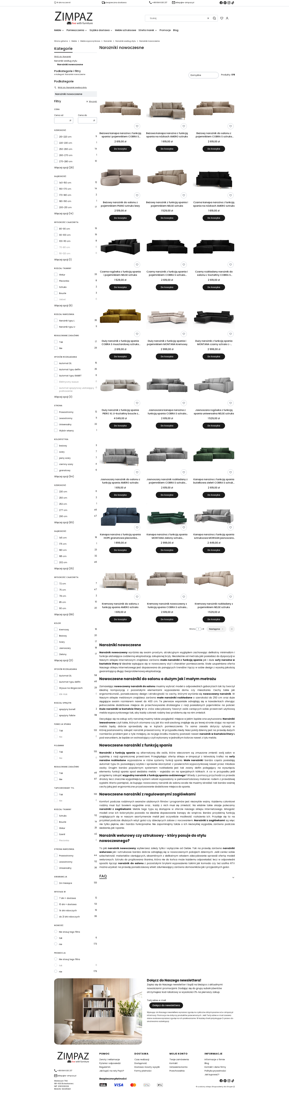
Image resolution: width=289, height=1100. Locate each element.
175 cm (63, 543)
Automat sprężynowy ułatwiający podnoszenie (76, 389)
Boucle (62, 293)
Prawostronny (66, 412)
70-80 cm (64, 247)
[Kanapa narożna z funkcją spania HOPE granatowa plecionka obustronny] (120, 517)
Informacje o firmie (215, 1059)
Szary (62, 641)
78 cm (62, 596)
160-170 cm (65, 188)
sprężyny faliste (67, 715)
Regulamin (104, 1067)
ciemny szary (66, 464)
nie (60, 944)
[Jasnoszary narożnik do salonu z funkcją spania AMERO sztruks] (120, 455)
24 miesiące (65, 883)
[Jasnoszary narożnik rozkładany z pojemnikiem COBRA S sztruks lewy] (167, 455)
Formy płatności (142, 1070)
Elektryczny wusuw (69, 381)
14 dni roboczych (68, 910)
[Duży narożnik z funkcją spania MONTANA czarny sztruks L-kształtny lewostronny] (214, 316)
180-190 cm (65, 201)
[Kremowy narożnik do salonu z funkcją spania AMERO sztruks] (120, 579)
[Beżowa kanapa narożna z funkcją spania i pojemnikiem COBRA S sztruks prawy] (120, 108)
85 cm (62, 602)
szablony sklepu (204, 1086)
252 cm (63, 503)
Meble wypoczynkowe (90, 41)
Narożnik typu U (67, 326)
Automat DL (65, 363)
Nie (60, 348)
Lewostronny (65, 418)
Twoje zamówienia (179, 1059)
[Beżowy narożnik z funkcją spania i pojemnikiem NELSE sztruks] (167, 178)
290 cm (63, 516)
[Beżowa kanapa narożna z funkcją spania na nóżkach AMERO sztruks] (167, 108)
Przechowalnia (177, 1070)
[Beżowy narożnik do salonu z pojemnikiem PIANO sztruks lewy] (120, 178)
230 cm (63, 491)
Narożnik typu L (67, 320)
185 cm (63, 556)
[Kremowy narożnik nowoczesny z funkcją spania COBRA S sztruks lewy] (167, 579)
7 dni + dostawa (67, 898)
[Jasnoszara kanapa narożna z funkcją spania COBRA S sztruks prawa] (167, 385)
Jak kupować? (212, 1074)
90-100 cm (65, 234)
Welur (62, 274)
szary (62, 451)
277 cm (63, 510)
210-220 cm (65, 136)
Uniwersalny (65, 424)
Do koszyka (120, 148)
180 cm (63, 550)
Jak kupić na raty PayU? (111, 1070)
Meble (74, 41)
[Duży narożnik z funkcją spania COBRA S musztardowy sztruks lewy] (120, 316)
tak (60, 938)
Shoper (230, 1086)
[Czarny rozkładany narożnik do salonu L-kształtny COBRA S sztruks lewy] (214, 247)
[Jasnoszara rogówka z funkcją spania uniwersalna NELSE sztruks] (214, 385)
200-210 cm (65, 207)
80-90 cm (64, 228)
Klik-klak (63, 694)
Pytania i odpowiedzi (110, 1063)
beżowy (63, 445)
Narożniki (108, 41)
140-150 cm (65, 182)
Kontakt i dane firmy (215, 1067)
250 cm (63, 497)
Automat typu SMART (70, 375)
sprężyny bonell (67, 709)
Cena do (82, 115)
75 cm (62, 589)
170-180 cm (65, 195)
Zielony (63, 654)
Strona (192, 629)
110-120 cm (64, 253)
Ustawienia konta (178, 1067)
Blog (207, 1063)
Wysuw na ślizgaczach (71, 688)
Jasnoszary (65, 648)
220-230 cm (65, 142)
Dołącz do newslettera (166, 1005)
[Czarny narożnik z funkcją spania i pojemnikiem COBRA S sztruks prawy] (167, 247)
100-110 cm (64, 241)
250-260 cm (65, 149)
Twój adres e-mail (156, 1000)
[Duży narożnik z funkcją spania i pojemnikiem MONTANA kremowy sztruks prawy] (167, 316)
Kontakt (173, 1063)
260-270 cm (65, 155)
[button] (214, 18)
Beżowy (63, 635)
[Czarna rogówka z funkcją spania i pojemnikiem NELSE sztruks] (120, 247)
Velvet (62, 299)
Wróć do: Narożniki (62, 56)
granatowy (64, 470)
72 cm (62, 583)
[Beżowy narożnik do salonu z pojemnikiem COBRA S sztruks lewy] (214, 108)
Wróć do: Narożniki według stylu (72, 87)
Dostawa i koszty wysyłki (147, 1067)
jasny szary (65, 458)
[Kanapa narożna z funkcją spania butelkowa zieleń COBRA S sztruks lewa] (214, 455)
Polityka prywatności (215, 1070)
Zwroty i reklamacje (109, 1059)
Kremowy (64, 629)
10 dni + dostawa (67, 904)
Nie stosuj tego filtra (69, 931)
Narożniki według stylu (125, 41)
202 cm (63, 562)
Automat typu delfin (70, 369)
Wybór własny (66, 430)
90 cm (62, 608)
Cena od (58, 115)
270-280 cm (65, 161)
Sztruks (63, 287)
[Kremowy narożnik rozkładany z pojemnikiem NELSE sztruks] (214, 579)
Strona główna (61, 41)
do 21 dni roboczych (69, 916)
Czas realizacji (141, 1059)
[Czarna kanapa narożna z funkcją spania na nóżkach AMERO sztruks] (214, 178)
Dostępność (140, 1063)
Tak (61, 342)
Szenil (62, 834)
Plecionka (64, 280)
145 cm (63, 537)
